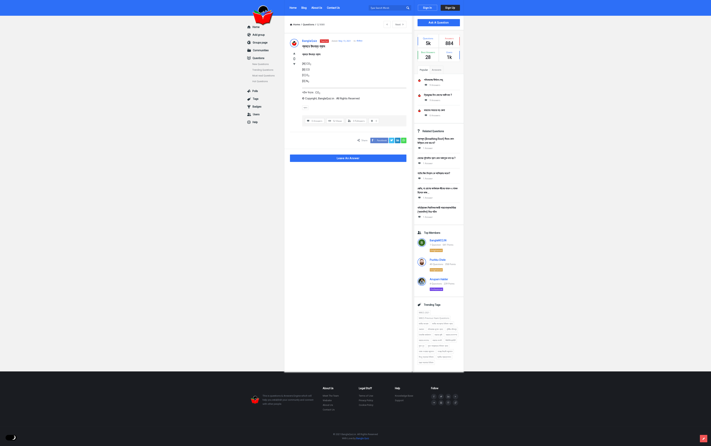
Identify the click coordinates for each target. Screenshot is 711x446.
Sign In (427, 7)
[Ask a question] (703, 438)
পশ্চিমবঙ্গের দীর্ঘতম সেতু (433, 79)
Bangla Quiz (362, 438)
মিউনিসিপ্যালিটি (450, 340)
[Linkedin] (448, 396)
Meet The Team (331, 395)
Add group (259, 34)
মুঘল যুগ (421, 345)
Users (256, 114)
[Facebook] (434, 396)
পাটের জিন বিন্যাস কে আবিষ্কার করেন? (434, 173)
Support (399, 400)
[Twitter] (441, 396)
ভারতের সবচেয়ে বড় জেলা (434, 110)
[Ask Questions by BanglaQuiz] (265, 8)
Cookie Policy (366, 405)
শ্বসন (305, 107)
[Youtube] (455, 396)
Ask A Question (439, 22)
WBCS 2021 (424, 312)
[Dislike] (294, 64)
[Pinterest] (448, 402)
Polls (255, 91)
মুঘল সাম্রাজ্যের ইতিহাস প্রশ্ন (438, 345)
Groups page (260, 42)
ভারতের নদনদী (437, 340)
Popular (424, 69)
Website (327, 400)
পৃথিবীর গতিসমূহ (452, 329)
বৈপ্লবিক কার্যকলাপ (425, 334)
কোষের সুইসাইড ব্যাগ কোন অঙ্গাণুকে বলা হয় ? (436, 158)
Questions (258, 58)
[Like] (294, 53)
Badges (257, 106)
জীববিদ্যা (359, 40)
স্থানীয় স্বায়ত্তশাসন (444, 357)
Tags (255, 98)
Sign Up (450, 7)
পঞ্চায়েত (421, 329)
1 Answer (428, 148)
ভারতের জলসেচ (424, 340)
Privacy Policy (366, 400)
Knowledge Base (404, 395)
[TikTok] (455, 402)
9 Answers (435, 85)
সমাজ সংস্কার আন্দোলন (426, 351)
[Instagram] (441, 402)
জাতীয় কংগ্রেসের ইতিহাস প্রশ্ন (442, 323)
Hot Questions (260, 81)
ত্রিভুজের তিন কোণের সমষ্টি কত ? (438, 94)
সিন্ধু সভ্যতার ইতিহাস (426, 357)
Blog (304, 7)
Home (293, 7)
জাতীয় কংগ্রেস (423, 323)
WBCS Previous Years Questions (434, 318)
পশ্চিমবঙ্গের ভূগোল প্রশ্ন (435, 329)
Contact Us (333, 7)
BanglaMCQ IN (438, 240)
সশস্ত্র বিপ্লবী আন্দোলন (445, 351)
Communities (261, 50)
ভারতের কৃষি (438, 334)
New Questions (260, 64)
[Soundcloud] (434, 402)
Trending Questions (262, 69)
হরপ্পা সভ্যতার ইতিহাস (426, 362)
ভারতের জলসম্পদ (451, 334)
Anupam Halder (439, 279)
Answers (436, 69)
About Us (316, 7)
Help (255, 122)
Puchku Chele (438, 259)
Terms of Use (366, 395)
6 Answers (435, 115)
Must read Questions (263, 75)
